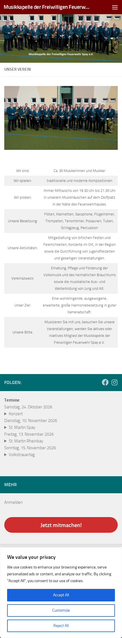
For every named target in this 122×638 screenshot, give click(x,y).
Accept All (61, 595)
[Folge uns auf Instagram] (114, 382)
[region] (61, 593)
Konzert (16, 413)
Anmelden (13, 502)
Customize (61, 610)
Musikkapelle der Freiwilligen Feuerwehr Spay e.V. (48, 7)
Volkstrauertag (22, 454)
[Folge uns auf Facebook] (105, 382)
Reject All (61, 625)
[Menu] (115, 7)
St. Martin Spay (22, 427)
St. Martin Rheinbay (26, 441)
